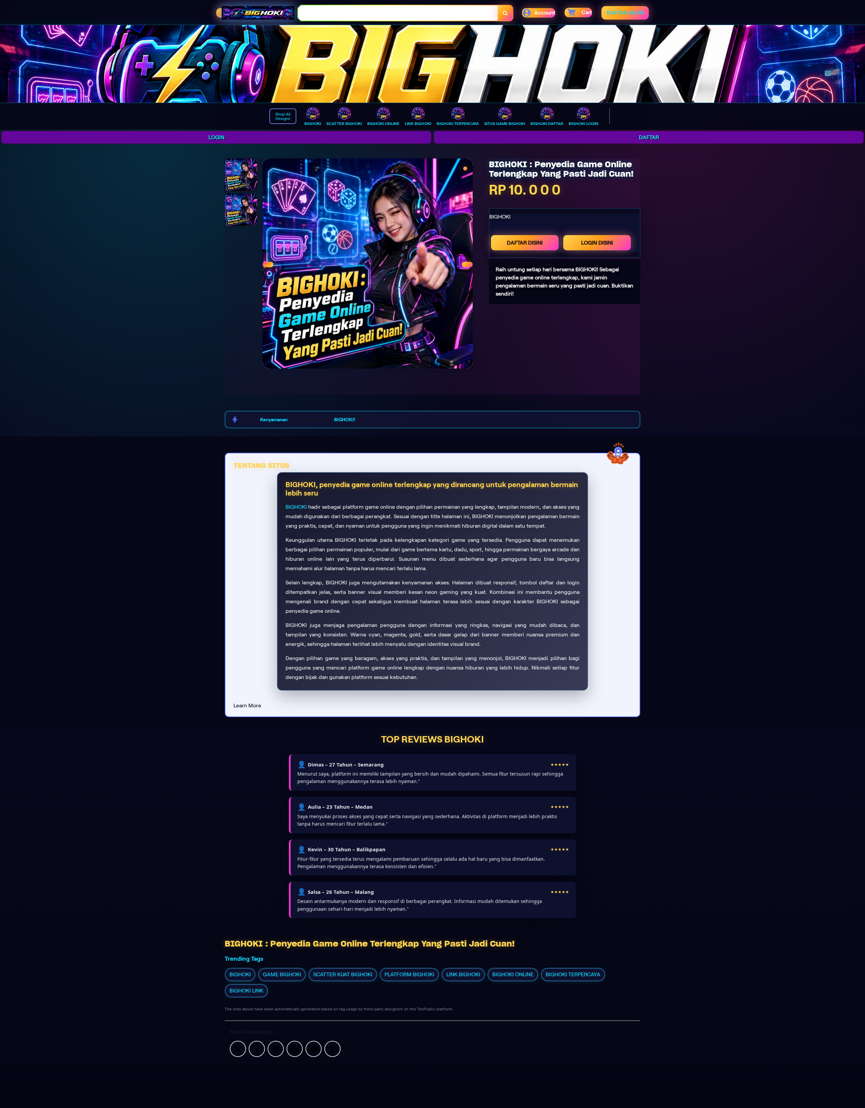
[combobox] (398, 13)
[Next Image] (467, 264)
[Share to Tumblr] (332, 1048)
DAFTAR (649, 137)
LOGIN (216, 137)
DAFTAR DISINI (525, 243)
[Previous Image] (268, 264)
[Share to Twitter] (238, 1048)
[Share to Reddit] (313, 1048)
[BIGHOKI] (432, 64)
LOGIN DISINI (597, 243)
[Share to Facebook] (257, 1048)
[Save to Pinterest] (295, 1048)
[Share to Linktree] (276, 1048)
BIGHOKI (296, 507)
